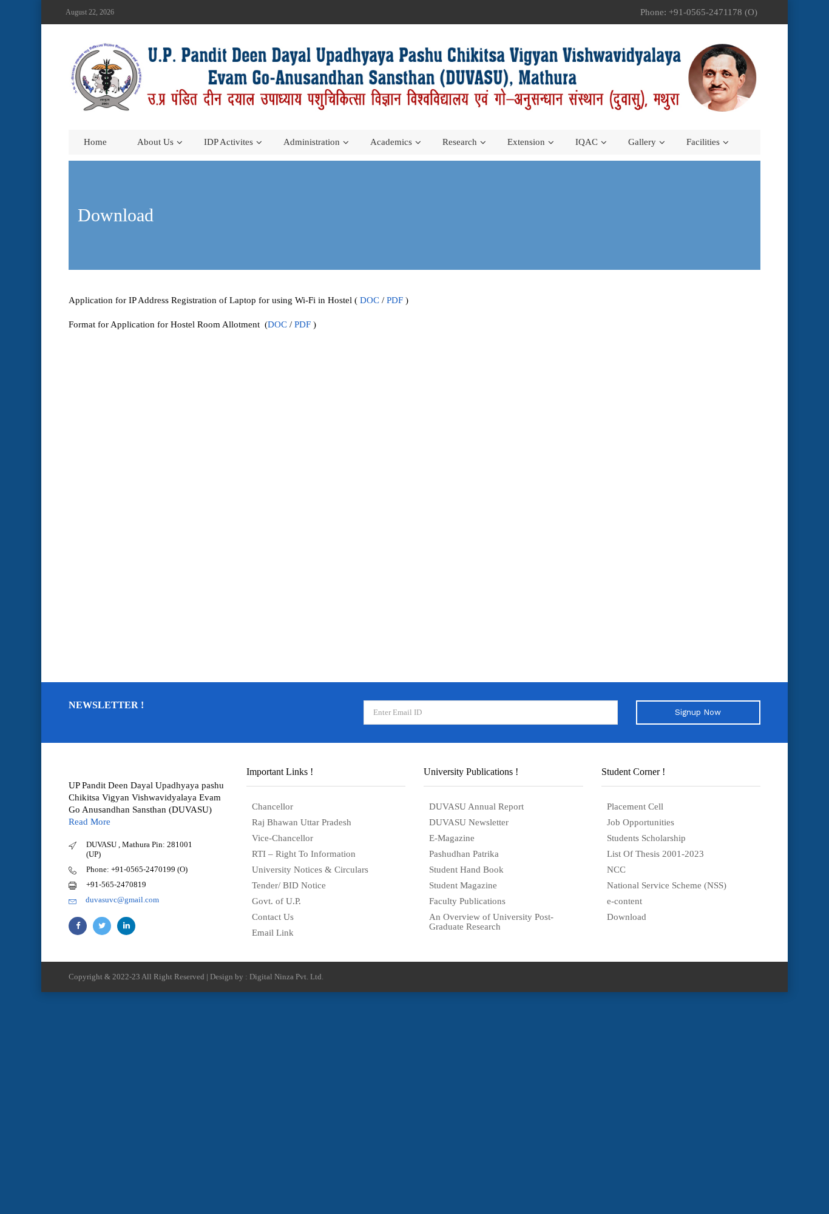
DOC (369, 300)
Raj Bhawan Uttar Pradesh (301, 822)
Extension (526, 142)
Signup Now (698, 712)
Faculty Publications (467, 901)
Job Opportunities (640, 822)
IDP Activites (228, 142)
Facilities (703, 142)
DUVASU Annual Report (476, 806)
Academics (391, 142)
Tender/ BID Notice (289, 885)
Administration (311, 142)
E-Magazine (452, 838)
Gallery (642, 142)
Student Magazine (463, 885)
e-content (624, 901)
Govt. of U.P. (276, 901)
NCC (616, 869)
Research (459, 142)
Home (95, 142)
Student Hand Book (466, 869)
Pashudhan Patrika (464, 854)
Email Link (273, 932)
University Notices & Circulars (310, 869)
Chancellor (272, 806)
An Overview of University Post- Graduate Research (491, 921)
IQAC (586, 142)
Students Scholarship (646, 838)
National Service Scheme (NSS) (666, 885)
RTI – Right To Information (304, 854)
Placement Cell (635, 806)
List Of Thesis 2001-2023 (655, 854)
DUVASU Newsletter (469, 822)
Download (626, 917)
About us (155, 142)
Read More (89, 822)
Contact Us (273, 917)
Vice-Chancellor (282, 838)
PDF (395, 300)
